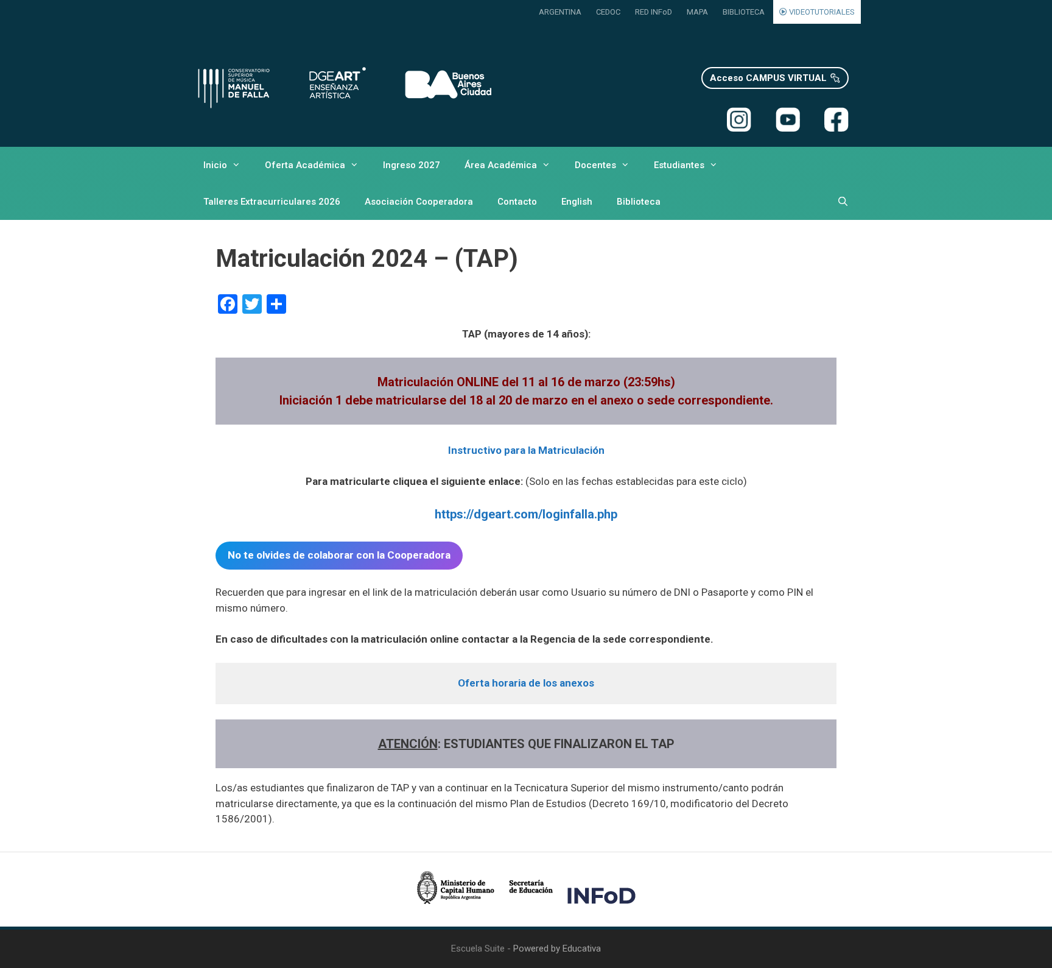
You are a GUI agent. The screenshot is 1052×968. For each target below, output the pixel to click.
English (576, 201)
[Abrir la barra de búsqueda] (843, 201)
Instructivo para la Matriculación (526, 450)
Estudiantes (679, 165)
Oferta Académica (305, 165)
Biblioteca (639, 201)
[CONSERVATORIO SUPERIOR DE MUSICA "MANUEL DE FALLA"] (343, 85)
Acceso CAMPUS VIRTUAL (768, 77)
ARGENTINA (560, 11)
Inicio (215, 165)
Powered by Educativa (557, 948)
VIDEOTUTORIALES (821, 11)
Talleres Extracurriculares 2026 (271, 201)
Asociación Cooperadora (419, 201)
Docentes (595, 165)
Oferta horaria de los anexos (526, 683)
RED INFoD (653, 11)
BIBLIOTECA (744, 11)
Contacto (517, 201)
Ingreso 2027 (411, 165)
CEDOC (608, 11)
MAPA (697, 11)
